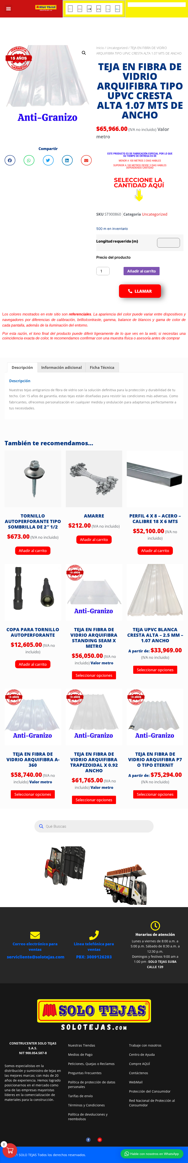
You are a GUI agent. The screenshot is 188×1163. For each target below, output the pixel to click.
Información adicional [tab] (61, 367)
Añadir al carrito (141, 271)
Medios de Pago (80, 1054)
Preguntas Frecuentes (85, 1073)
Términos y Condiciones (86, 1105)
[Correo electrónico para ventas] (35, 935)
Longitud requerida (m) (117, 241)
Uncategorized (117, 48)
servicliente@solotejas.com (35, 957)
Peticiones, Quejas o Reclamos (91, 1064)
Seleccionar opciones (94, 675)
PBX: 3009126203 (94, 957)
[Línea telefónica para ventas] (94, 935)
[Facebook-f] (88, 1139)
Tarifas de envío (80, 1096)
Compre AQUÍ (139, 1064)
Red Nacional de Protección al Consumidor (152, 1102)
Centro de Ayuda (142, 1054)
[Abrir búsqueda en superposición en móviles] (94, 826)
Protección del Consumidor (150, 1091)
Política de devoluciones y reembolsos (88, 1116)
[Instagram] (99, 1139)
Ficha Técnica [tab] (102, 367)
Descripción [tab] (22, 367)
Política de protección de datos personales (91, 1084)
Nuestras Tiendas (81, 1045)
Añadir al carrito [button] (33, 550)
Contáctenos (138, 1073)
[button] (8, 8)
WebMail (136, 1082)
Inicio (100, 48)
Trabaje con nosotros (145, 1045)
